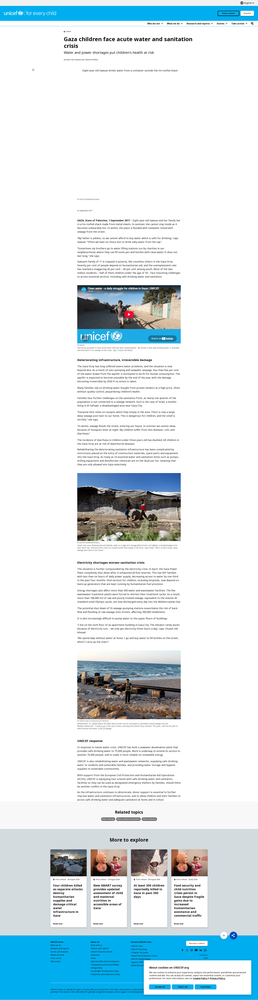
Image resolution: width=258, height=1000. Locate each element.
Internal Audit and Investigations (105, 961)
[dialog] (197, 977)
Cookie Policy (200, 978)
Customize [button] (205, 986)
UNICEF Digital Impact (141, 959)
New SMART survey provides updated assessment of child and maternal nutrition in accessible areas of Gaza (108, 896)
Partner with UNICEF (100, 948)
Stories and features (59, 952)
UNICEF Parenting (139, 949)
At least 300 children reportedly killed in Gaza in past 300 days (149, 890)
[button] (233, 935)
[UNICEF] (30, 13)
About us (95, 942)
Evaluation (95, 955)
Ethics (93, 958)
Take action (55, 961)
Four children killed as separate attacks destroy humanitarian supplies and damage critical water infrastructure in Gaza (68, 900)
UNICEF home (56, 942)
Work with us (96, 945)
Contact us (203, 955)
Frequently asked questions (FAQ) (105, 974)
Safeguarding (96, 968)
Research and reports (59, 948)
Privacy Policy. (217, 978)
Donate (247, 13)
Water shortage (108, 819)
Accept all (160, 986)
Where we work (57, 955)
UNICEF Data (137, 946)
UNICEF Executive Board (101, 952)
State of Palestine (149, 819)
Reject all (182, 986)
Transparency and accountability (105, 964)
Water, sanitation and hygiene (128, 819)
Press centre (228, 13)
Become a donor (197, 943)
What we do (55, 945)
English (247, 3)
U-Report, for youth (139, 952)
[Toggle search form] (252, 23)
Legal (205, 958)
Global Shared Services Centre (144, 956)
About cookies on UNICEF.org (169, 967)
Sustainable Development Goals (105, 971)
